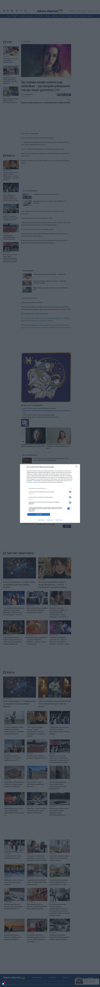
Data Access (50, 520)
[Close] (77, 467)
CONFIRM (39, 514)
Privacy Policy (58, 520)
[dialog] (50, 493)
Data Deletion (41, 520)
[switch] (69, 492)
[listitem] (50, 488)
